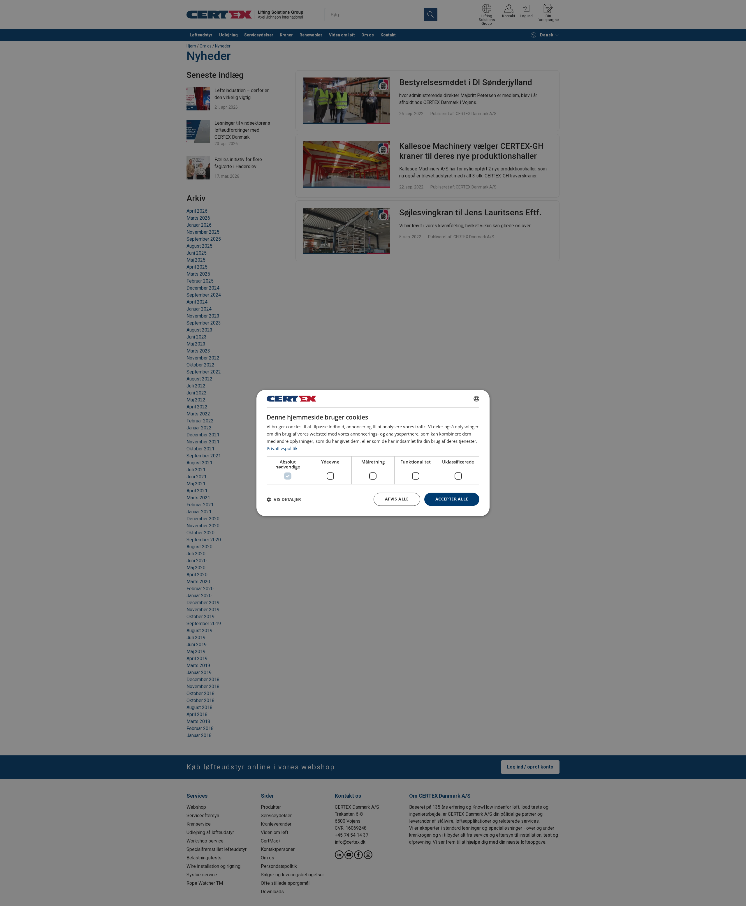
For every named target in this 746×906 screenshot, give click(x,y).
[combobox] (476, 398)
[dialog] (373, 453)
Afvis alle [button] (397, 499)
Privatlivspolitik (282, 448)
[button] (284, 499)
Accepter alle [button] (451, 499)
